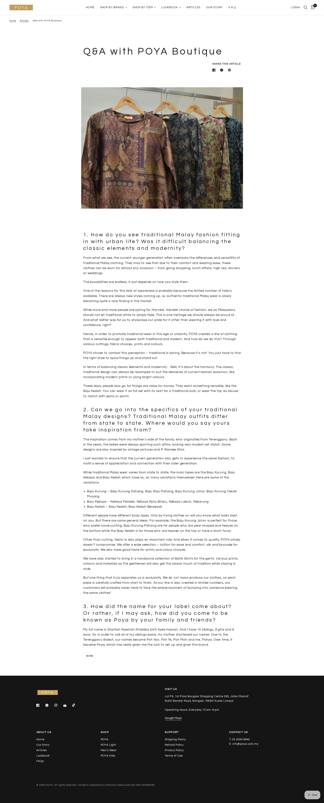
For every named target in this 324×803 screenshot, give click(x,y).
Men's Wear (109, 750)
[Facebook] (40, 705)
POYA (104, 739)
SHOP (105, 732)
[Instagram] (58, 705)
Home (90, 7)
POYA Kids (108, 755)
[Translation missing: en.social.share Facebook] (214, 70)
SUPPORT (172, 732)
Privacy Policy (174, 750)
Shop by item (143, 7)
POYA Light (108, 744)
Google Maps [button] (173, 718)
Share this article (226, 64)
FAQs (40, 761)
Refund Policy (174, 744)
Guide (89, 656)
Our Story (214, 7)
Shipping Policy (175, 739)
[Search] (305, 7)
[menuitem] (90, 7)
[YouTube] (67, 706)
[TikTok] (76, 705)
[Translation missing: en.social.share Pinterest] (230, 70)
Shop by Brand (112, 7)
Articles (193, 7)
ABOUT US (43, 732)
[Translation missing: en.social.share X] (222, 70)
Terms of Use (174, 755)
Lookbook (169, 7)
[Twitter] (49, 705)
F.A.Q (232, 7)
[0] (312, 7)
